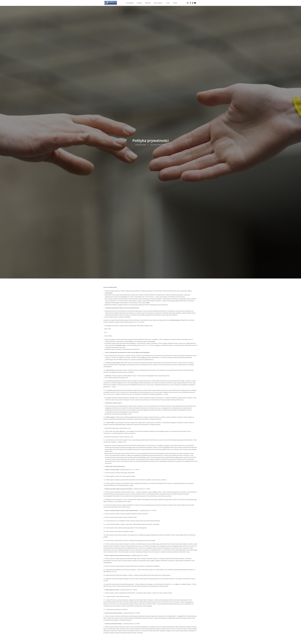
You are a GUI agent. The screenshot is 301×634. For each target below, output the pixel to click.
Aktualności (148, 3)
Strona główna (129, 3)
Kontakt (175, 3)
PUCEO (168, 3)
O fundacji (139, 3)
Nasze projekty (158, 3)
